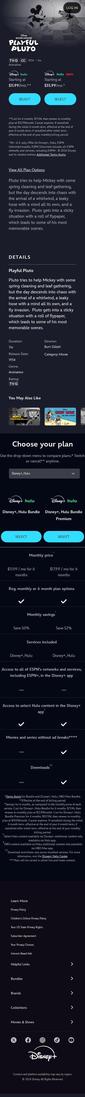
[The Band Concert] (60, 416)
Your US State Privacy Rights (27, 927)
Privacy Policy (18, 909)
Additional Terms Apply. (51, 154)
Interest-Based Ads (21, 953)
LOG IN (72, 8)
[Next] (77, 415)
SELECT (24, 99)
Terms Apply (13, 796)
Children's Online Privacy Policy (28, 918)
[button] (42, 964)
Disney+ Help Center (54, 856)
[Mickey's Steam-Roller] (24, 416)
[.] (14, 1040)
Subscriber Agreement (23, 936)
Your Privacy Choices (22, 944)
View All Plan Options (27, 170)
